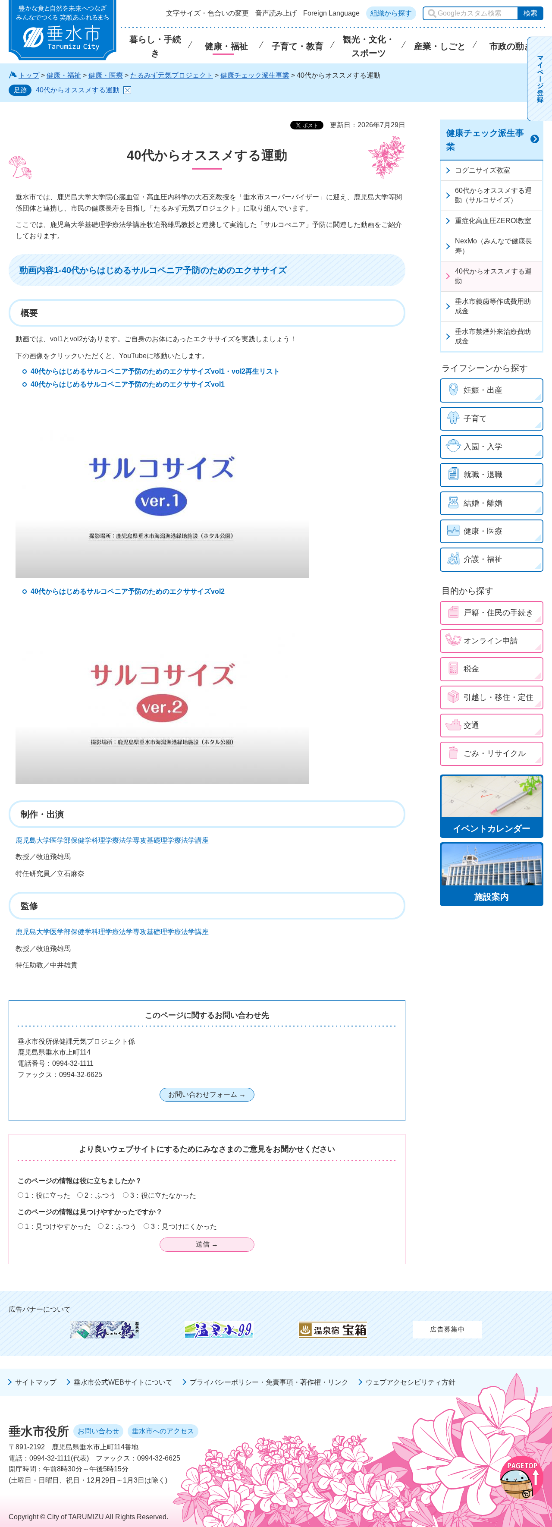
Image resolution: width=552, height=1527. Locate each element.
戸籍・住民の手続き (498, 612)
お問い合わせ (98, 1431)
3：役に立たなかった (163, 1195)
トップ (29, 75)
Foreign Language (331, 13)
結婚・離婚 (483, 503)
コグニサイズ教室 (482, 170)
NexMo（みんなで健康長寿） (493, 245)
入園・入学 (483, 446)
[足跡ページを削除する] (127, 90)
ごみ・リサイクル (495, 753)
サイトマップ (35, 1382)
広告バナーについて (40, 1309)
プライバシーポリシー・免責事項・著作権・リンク (269, 1382)
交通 (471, 725)
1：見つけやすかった (58, 1226)
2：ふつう (100, 1195)
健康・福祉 (64, 75)
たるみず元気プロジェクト (171, 75)
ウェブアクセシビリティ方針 (410, 1382)
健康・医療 (105, 75)
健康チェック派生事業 (254, 75)
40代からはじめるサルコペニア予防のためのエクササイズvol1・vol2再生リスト (155, 371)
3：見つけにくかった (184, 1226)
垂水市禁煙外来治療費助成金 (493, 336)
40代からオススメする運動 (77, 90)
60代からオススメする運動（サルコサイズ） (493, 195)
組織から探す (391, 13)
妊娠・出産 (483, 390)
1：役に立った (47, 1195)
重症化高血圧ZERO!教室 (493, 220)
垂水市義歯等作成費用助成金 (493, 306)
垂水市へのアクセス (163, 1431)
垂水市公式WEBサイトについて (123, 1382)
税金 (471, 668)
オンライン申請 (491, 640)
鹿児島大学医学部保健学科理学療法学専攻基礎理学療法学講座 (112, 840)
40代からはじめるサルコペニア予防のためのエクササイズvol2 (128, 591)
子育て (475, 418)
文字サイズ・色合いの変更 (207, 13)
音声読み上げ (276, 13)
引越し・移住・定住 (498, 697)
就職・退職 (483, 474)
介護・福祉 (483, 559)
